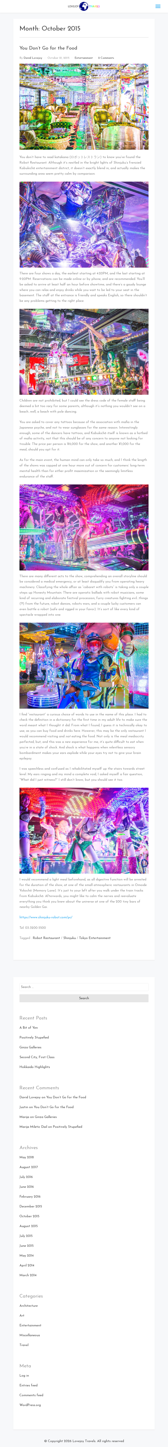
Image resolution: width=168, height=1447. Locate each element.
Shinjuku (69, 938)
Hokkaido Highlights (34, 1067)
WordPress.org (30, 1405)
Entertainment (84, 58)
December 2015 (30, 1206)
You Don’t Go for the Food (48, 48)
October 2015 (29, 1216)
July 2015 (26, 1236)
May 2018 (26, 1157)
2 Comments (106, 58)
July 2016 (26, 1177)
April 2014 (26, 1265)
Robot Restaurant (46, 938)
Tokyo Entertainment (95, 938)
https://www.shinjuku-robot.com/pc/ (45, 917)
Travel (23, 1345)
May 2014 (26, 1255)
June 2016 (26, 1187)
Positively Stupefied (34, 1037)
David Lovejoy (33, 58)
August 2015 (28, 1226)
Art (21, 1315)
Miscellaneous (29, 1335)
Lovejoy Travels (84, 1441)
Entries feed (28, 1385)
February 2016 (30, 1196)
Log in (24, 1375)
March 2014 (27, 1275)
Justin (23, 1107)
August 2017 (28, 1167)
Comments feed (31, 1395)
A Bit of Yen (28, 1028)
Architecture (28, 1306)
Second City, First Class (36, 1057)
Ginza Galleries (30, 1047)
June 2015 (26, 1246)
